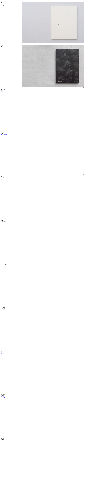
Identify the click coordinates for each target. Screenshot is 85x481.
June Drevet (5, 397)
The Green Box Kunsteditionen (4, 134)
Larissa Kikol (5, 5)
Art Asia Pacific (2, 309)
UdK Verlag (2, 353)
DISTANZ (2, 47)
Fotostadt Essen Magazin (3, 265)
